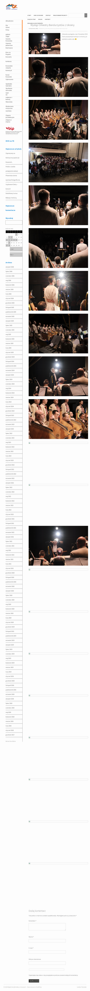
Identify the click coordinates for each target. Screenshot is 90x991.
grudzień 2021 (10, 519)
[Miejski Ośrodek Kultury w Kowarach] (12, 11)
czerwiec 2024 (10, 384)
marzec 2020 (9, 613)
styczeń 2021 (10, 568)
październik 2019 (11, 636)
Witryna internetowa (35, 959)
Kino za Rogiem (38, 15)
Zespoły (48, 15)
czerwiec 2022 (10, 492)
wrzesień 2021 (10, 532)
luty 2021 (8, 564)
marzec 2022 (9, 505)
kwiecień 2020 (10, 609)
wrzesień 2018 (10, 694)
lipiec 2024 (9, 379)
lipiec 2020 (9, 595)
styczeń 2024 (10, 406)
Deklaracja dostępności (35, 23)
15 (16, 240)
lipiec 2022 (9, 487)
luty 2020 (8, 618)
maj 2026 (8, 280)
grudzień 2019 (10, 627)
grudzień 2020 (10, 573)
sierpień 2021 (10, 537)
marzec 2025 (9, 343)
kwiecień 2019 (10, 663)
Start (29, 15)
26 (9, 245)
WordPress (39, 987)
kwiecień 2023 (10, 447)
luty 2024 (8, 402)
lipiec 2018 (9, 703)
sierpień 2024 (10, 375)
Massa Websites (13, 741)
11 (6, 240)
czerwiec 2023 (10, 438)
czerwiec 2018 (10, 708)
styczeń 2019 (10, 676)
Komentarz (32, 921)
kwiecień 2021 (10, 555)
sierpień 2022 (10, 483)
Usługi (40, 19)
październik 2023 (11, 420)
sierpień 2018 (10, 699)
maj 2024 (8, 388)
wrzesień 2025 (10, 316)
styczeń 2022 (10, 514)
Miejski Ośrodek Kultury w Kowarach (17, 987)
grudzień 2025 (10, 303)
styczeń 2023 (10, 460)
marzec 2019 (9, 667)
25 (6, 245)
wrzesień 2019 (10, 640)
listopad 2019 (10, 631)
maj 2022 (8, 496)
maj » (11, 254)
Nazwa (31, 937)
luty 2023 (8, 456)
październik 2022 (11, 474)
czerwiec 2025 (10, 330)
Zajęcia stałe (31, 19)
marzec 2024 (9, 397)
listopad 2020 (10, 577)
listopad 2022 (10, 469)
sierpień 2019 (10, 645)
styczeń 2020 (10, 622)
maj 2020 (8, 604)
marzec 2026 (9, 289)
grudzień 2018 (10, 681)
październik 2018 (11, 690)
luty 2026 (8, 294)
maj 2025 (8, 334)
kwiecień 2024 (10, 393)
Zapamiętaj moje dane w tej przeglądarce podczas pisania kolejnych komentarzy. (53, 975)
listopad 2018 (10, 685)
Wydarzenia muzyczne (61, 28)
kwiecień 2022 (10, 501)
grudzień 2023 (10, 411)
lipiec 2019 (9, 649)
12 (9, 240)
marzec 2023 (9, 451)
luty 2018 (8, 726)
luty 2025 (8, 348)
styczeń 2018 (10, 730)
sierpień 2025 (10, 321)
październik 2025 (11, 312)
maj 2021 (8, 550)
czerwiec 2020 (10, 600)
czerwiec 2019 (10, 654)
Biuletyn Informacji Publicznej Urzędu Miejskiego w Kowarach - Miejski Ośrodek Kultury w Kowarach (14, 132)
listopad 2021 (10, 523)
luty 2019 (8, 672)
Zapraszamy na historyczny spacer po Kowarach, (12, 157)
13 (11, 240)
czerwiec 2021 (10, 546)
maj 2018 (8, 712)
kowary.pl (52, 28)
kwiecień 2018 (10, 717)
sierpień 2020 (10, 591)
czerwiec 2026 (10, 276)
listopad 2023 (10, 415)
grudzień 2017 (10, 735)
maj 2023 (8, 442)
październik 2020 (11, 582)
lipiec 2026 (9, 271)
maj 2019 (8, 658)
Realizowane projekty (60, 15)
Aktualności (42, 28)
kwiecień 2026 (10, 285)
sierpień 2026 (10, 267)
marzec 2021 (9, 559)
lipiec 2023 (9, 433)
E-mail (31, 948)
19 (9, 242)
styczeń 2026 (10, 298)
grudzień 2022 (10, 465)
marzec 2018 (9, 721)
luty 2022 (8, 510)
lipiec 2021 (9, 541)
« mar (12, 249)
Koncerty (47, 28)
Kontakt (47, 19)
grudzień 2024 (10, 357)
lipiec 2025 (9, 325)
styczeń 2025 (10, 352)
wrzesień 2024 (10, 370)
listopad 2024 (10, 361)
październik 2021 (11, 528)
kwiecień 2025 (10, 339)
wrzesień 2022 (10, 478)
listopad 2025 (10, 307)
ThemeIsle (83, 987)
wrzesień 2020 (10, 586)
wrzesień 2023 (10, 424)
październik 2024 (11, 366)
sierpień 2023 (10, 429)
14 (14, 240)
